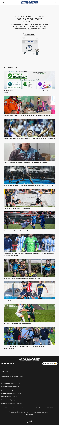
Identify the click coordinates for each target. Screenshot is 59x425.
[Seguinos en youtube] (5, 364)
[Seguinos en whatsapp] (2, 364)
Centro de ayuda (29, 414)
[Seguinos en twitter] (8, 364)
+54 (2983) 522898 (29, 409)
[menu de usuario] (55, 2)
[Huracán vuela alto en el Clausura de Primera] (29, 220)
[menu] (11, 2)
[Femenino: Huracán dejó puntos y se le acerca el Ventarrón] (29, 268)
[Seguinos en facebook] (14, 364)
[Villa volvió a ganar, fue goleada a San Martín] (29, 313)
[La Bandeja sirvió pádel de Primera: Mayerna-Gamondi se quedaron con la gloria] (29, 175)
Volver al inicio (29, 34)
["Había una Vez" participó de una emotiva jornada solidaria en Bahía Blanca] (29, 105)
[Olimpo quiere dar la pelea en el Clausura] (29, 198)
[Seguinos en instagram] (11, 364)
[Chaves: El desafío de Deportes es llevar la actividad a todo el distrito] (29, 152)
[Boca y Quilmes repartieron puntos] (29, 290)
